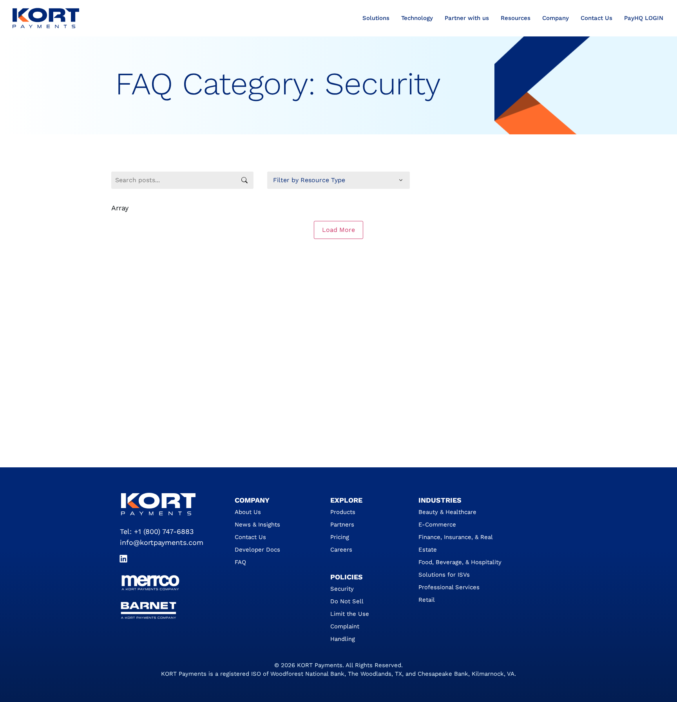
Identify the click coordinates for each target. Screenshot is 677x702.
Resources (515, 18)
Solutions (375, 18)
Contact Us (596, 18)
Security (342, 588)
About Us (248, 512)
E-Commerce (437, 524)
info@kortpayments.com (161, 542)
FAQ (240, 562)
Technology (417, 18)
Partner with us (467, 18)
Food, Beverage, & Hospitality (459, 562)
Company (555, 18)
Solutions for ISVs (444, 574)
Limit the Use (349, 613)
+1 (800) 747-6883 (164, 531)
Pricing (339, 537)
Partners (342, 524)
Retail (426, 599)
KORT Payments (319, 665)
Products (342, 512)
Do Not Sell (347, 601)
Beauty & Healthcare (447, 512)
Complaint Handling (344, 632)
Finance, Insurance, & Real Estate (455, 543)
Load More (338, 229)
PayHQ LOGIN (643, 18)
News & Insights (257, 524)
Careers (341, 549)
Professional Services (449, 587)
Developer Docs (257, 549)
